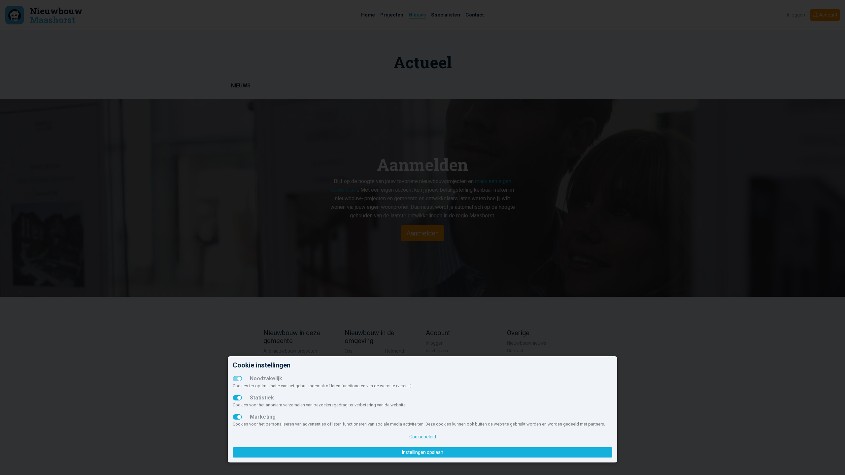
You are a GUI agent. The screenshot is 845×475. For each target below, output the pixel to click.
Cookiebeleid (422, 436)
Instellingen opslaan (422, 452)
